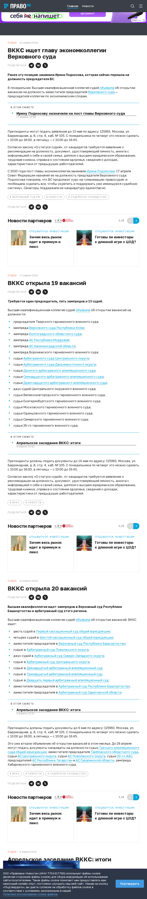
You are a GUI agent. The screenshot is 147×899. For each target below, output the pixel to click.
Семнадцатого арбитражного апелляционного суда (63, 377)
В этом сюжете (22, 107)
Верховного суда (101, 92)
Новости (55, 197)
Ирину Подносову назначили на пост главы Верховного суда (70, 113)
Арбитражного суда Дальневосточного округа (59, 364)
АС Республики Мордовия (49, 340)
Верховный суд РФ (26, 197)
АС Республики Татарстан (52, 760)
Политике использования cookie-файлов (30, 894)
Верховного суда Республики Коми (56, 328)
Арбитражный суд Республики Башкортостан (94, 686)
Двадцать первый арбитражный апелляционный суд (67, 680)
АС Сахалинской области (94, 760)
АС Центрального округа (37, 756)
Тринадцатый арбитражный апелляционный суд (64, 674)
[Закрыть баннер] (77, 863)
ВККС (16, 502)
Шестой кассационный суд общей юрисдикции (76, 637)
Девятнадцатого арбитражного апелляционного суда (65, 383)
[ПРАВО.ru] (17, 6)
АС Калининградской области (51, 346)
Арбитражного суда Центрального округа (56, 358)
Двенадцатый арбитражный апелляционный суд (64, 668)
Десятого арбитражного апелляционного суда (59, 370)
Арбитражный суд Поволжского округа (57, 650)
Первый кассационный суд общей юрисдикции (73, 631)
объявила (106, 88)
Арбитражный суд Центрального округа (57, 662)
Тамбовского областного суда (114, 752)
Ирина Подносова (100, 171)
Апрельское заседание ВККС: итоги (48, 443)
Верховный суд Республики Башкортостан (91, 643)
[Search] (132, 6)
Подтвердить (129, 883)
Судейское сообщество (89, 197)
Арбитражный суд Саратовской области (90, 692)
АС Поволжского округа (86, 756)
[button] (31, 65)
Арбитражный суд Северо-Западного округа (69, 656)
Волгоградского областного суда (55, 334)
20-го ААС (124, 756)
